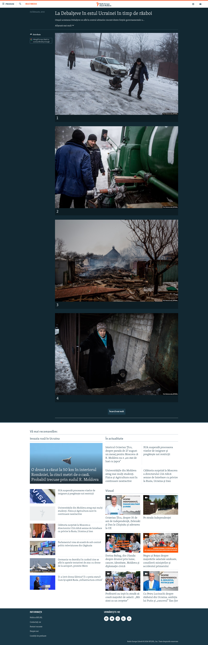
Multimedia (31, 4)
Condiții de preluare (38, 636)
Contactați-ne (35, 622)
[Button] (35, 35)
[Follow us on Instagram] (117, 618)
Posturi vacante (36, 627)
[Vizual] (200, 4)
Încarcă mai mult (116, 412)
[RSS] (123, 618)
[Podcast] (193, 4)
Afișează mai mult (63, 26)
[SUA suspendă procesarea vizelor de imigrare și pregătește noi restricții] (42, 496)
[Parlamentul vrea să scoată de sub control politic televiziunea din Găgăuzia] (42, 548)
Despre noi (34, 631)
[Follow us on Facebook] (106, 618)
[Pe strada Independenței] (160, 505)
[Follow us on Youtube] (112, 618)
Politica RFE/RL (36, 618)
